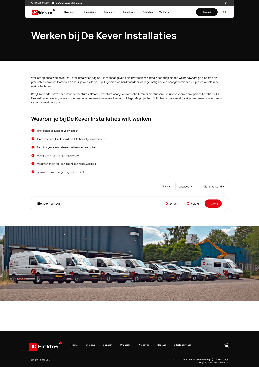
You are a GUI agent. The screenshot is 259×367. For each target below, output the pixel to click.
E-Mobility (88, 12)
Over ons (69, 12)
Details (212, 203)
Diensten (108, 12)
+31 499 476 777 (41, 3)
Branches (128, 12)
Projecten (148, 12)
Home (74, 344)
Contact (206, 12)
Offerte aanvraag (182, 344)
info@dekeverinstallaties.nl (69, 3)
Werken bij (164, 12)
